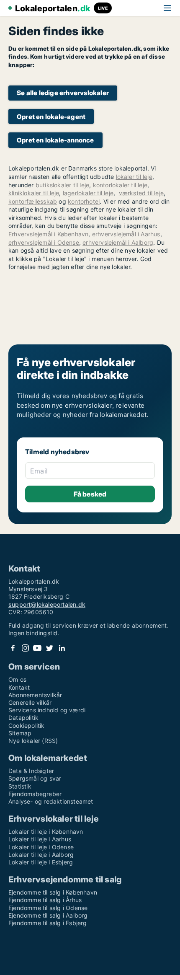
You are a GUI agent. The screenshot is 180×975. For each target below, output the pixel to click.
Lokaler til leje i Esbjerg (40, 862)
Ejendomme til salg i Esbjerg (47, 922)
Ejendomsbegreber (35, 793)
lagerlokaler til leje (88, 193)
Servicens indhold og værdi (46, 710)
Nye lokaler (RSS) (33, 740)
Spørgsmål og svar (34, 778)
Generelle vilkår (29, 702)
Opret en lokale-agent (51, 117)
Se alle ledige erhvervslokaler (63, 93)
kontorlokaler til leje (120, 185)
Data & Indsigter (31, 770)
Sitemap (19, 733)
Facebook (13, 648)
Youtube (37, 648)
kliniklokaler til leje (33, 193)
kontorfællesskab (32, 201)
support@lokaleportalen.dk (46, 604)
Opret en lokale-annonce (55, 140)
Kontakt (19, 687)
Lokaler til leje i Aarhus (39, 839)
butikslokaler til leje (62, 185)
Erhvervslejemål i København (48, 234)
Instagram (25, 648)
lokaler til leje (134, 176)
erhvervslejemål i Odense (43, 242)
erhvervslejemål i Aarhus (126, 234)
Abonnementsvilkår (35, 694)
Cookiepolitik (26, 725)
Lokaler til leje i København (45, 831)
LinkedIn (61, 648)
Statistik (19, 786)
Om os (17, 679)
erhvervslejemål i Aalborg (117, 242)
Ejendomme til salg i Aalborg (48, 915)
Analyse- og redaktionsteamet (50, 801)
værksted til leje (141, 193)
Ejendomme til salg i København (52, 892)
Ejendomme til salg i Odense (47, 907)
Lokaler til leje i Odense (41, 847)
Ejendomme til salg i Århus (45, 899)
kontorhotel (84, 201)
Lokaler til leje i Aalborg (41, 854)
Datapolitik (23, 717)
